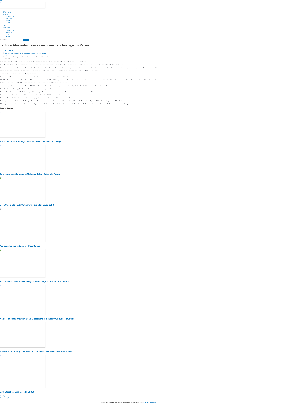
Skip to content (4, 1)
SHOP (4, 11)
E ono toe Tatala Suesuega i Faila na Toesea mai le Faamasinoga (30, 141)
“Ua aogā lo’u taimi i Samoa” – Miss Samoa (20, 246)
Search (2, 39)
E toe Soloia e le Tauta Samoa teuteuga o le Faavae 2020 (27, 205)
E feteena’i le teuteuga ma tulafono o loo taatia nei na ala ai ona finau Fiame (36, 351)
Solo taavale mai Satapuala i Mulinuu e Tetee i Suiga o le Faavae (30, 174)
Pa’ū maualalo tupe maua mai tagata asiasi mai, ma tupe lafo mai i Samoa (34, 281)
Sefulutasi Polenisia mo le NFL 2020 (17, 392)
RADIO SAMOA (7, 13)
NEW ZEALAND (10, 16)
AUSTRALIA (9, 18)
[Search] (26, 40)
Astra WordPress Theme (149, 402)
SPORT (8, 22)
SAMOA (8, 20)
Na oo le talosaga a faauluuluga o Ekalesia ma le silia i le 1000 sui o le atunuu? (37, 319)
